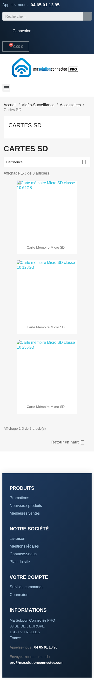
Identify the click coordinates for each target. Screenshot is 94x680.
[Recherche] (87, 16)
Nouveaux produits (26, 506)
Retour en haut (68, 442)
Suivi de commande (27, 587)
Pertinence (46, 162)
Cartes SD (24, 125)
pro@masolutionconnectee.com (36, 662)
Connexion (19, 595)
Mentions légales (24, 546)
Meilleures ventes (25, 513)
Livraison (17, 538)
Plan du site (20, 562)
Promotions (19, 498)
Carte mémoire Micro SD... (47, 247)
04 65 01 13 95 (45, 4)
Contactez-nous (23, 554)
